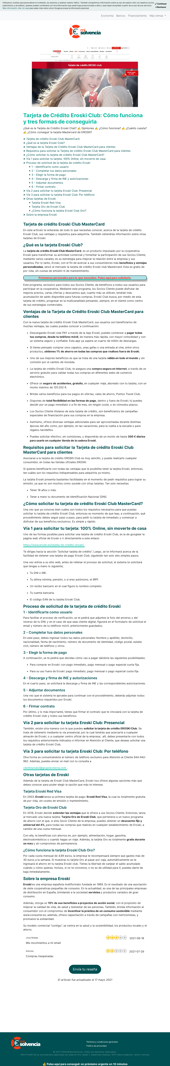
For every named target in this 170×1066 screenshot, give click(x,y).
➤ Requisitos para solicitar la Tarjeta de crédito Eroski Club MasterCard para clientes (76, 150)
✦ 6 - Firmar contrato (42, 186)
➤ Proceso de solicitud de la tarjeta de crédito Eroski (56, 162)
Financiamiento (137, 15)
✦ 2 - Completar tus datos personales (52, 170)
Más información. (10, 8)
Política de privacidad (96, 1046)
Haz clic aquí (24, 8)
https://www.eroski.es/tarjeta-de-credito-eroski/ (54, 545)
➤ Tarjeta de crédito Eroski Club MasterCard (51, 138)
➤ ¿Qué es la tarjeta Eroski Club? (44, 142)
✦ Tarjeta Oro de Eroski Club (47, 206)
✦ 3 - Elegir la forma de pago (47, 174)
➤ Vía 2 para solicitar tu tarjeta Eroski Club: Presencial (57, 190)
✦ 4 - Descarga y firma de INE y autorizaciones (58, 178)
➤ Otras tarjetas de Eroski (39, 198)
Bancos (120, 15)
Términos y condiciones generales (102, 1042)
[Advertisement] (85, 1005)
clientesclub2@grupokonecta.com (45, 767)
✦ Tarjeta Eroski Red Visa (45, 202)
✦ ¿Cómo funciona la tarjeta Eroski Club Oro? (57, 210)
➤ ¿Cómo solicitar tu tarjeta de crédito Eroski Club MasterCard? (63, 154)
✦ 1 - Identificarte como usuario (49, 166)
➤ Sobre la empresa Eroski (40, 214)
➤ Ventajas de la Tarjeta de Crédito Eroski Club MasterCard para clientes (69, 146)
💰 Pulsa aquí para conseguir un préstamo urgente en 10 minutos (85, 1064)
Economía (107, 15)
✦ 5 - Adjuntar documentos (46, 182)
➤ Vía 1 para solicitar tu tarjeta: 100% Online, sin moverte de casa (64, 158)
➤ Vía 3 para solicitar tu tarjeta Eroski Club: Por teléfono (59, 194)
